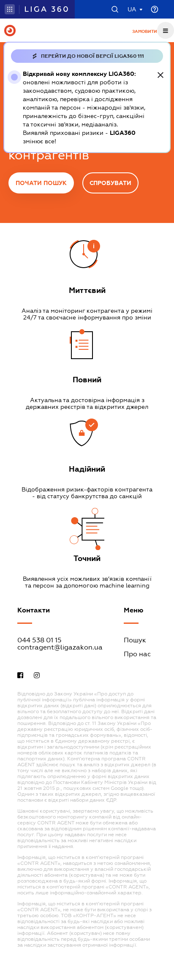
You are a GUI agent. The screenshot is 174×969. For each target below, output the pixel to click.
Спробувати (110, 183)
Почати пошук (41, 183)
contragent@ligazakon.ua (60, 647)
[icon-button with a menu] (165, 30)
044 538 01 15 (39, 640)
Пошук (135, 640)
